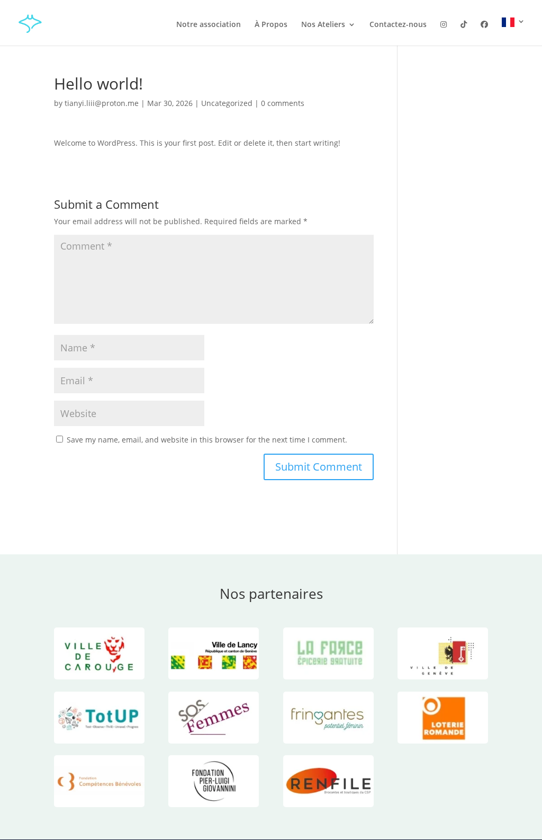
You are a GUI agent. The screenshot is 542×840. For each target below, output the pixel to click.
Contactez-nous (398, 25)
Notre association (208, 25)
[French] (513, 31)
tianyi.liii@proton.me (102, 103)
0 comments (282, 103)
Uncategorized (226, 103)
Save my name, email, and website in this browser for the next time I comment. (207, 440)
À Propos (271, 25)
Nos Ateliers (323, 25)
